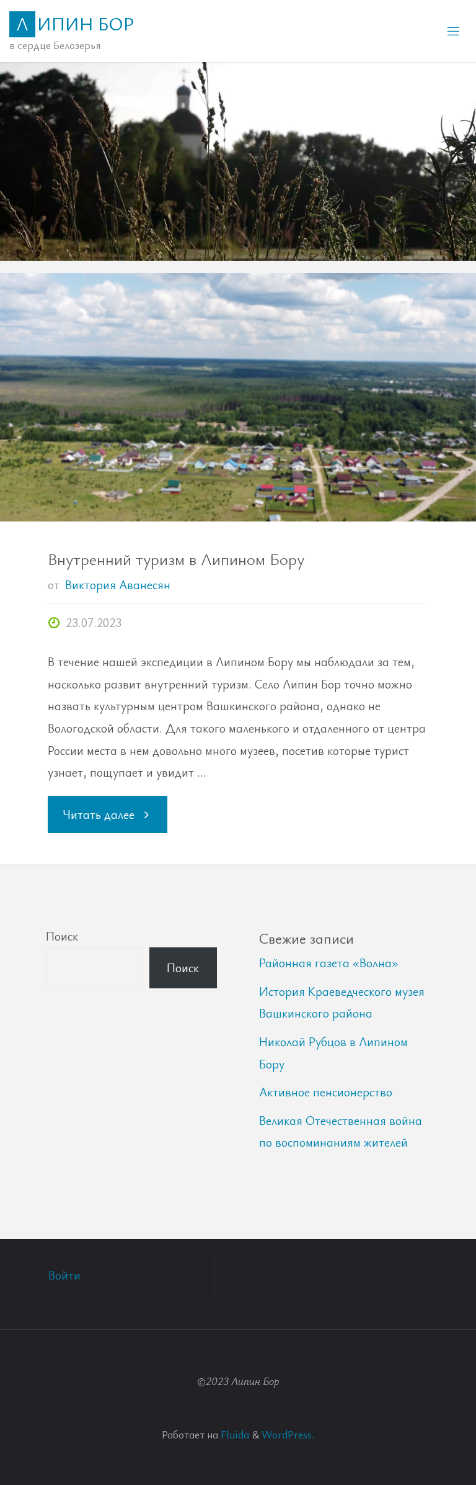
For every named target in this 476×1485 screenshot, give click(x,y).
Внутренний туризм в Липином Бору (176, 559)
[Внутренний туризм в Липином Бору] (238, 459)
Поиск (62, 936)
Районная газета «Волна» (329, 962)
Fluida (233, 1434)
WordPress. (288, 1434)
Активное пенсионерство (325, 1091)
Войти (64, 1274)
